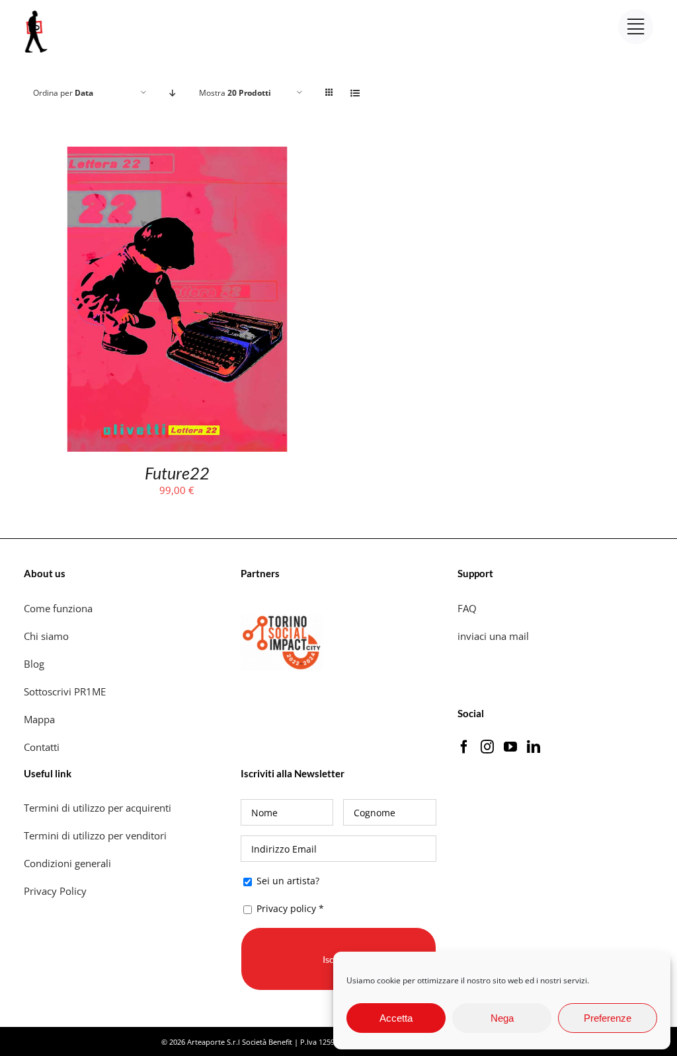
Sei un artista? (286, 880)
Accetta (396, 1018)
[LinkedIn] (533, 747)
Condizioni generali (67, 863)
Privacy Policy (56, 891)
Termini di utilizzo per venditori (95, 835)
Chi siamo (47, 636)
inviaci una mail (493, 636)
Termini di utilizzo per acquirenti (97, 807)
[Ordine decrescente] (173, 92)
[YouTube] (510, 747)
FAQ (467, 608)
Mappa (39, 719)
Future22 (177, 473)
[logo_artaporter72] (37, 11)
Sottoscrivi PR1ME (65, 691)
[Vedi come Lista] (355, 93)
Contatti (42, 747)
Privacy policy (286, 908)
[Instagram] (487, 747)
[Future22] (177, 155)
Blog (34, 663)
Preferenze (607, 1018)
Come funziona (59, 608)
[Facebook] (464, 747)
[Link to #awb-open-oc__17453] (635, 26)
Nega (502, 1018)
